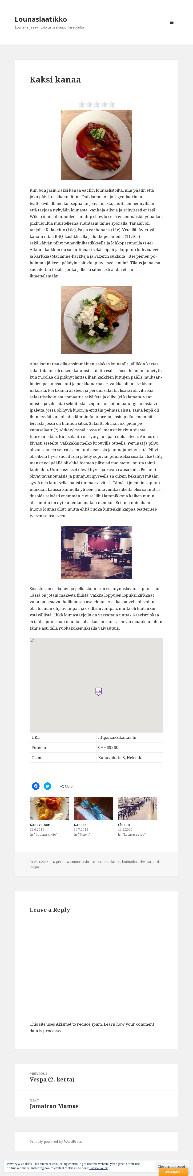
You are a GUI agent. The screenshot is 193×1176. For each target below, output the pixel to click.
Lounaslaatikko (41, 19)
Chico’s (124, 824)
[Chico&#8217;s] (137, 808)
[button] (96, 145)
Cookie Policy (98, 1168)
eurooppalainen (108, 861)
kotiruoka (129, 861)
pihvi (142, 861)
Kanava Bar (40, 824)
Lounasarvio (79, 861)
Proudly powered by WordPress (56, 1141)
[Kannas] (93, 808)
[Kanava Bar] (49, 808)
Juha (59, 861)
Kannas (80, 824)
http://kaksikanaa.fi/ (117, 737)
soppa (34, 866)
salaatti (153, 861)
